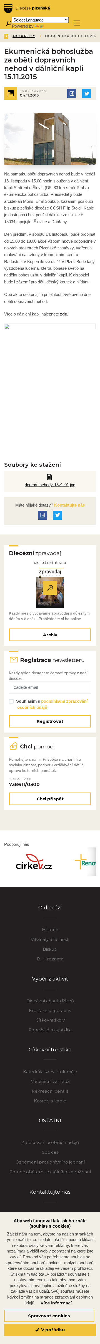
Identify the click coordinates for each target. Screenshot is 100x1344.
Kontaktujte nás (69, 505)
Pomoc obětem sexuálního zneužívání (50, 1171)
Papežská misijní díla (50, 1029)
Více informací (56, 1303)
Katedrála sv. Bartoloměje (50, 1071)
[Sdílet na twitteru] (86, 93)
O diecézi (50, 907)
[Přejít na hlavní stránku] (27, 8)
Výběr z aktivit (50, 979)
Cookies (50, 1152)
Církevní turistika (50, 1049)
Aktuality (23, 36)
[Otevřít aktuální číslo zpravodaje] (50, 588)
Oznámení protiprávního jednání (50, 1162)
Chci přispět (50, 798)
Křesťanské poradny (50, 1010)
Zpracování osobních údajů (50, 1142)
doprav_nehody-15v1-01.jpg (50, 484)
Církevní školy (50, 1020)
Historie (50, 929)
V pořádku (52, 1329)
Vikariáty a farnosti (50, 939)
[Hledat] (8, 23)
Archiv (50, 634)
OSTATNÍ (50, 1120)
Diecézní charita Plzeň (50, 1000)
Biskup (50, 949)
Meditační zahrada (50, 1081)
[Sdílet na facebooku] (71, 93)
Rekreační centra (50, 1091)
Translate (53, 26)
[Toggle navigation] (77, 23)
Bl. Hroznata (50, 959)
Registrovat (50, 721)
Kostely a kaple (50, 1101)
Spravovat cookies (49, 1315)
